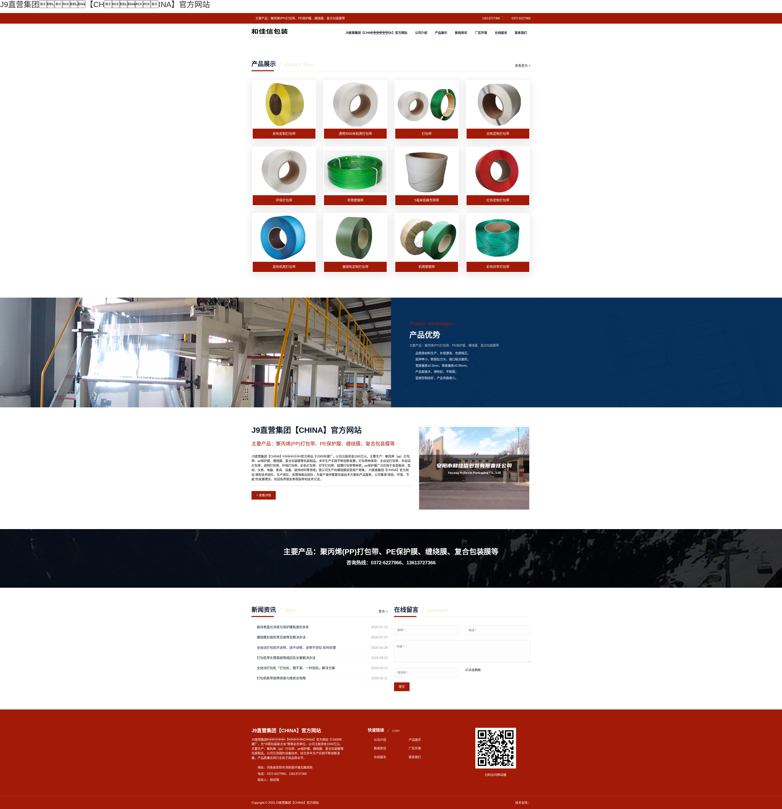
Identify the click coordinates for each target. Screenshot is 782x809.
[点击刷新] (473, 670)
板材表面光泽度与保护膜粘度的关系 (283, 627)
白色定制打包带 (498, 133)
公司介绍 (421, 32)
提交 (402, 686)
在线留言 (501, 32)
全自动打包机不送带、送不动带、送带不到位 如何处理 (296, 647)
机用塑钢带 (426, 267)
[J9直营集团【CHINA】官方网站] (270, 33)
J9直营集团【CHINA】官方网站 (105, 4)
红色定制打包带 (498, 200)
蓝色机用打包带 (284, 267)
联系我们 (521, 32)
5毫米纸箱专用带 (426, 200)
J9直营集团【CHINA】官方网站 (376, 32)
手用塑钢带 (355, 200)
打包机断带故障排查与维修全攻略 (281, 678)
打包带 (427, 133)
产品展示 (441, 32)
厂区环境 (481, 32)
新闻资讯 (461, 32)
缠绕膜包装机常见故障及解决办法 (281, 637)
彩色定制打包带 (284, 133)
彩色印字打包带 (498, 267)
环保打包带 (284, 200)
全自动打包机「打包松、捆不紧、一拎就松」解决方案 (296, 668)
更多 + (383, 611)
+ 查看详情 (263, 495)
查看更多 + (522, 65)
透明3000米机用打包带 (355, 133)
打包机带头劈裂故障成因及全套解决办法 (286, 658)
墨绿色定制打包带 (355, 267)
